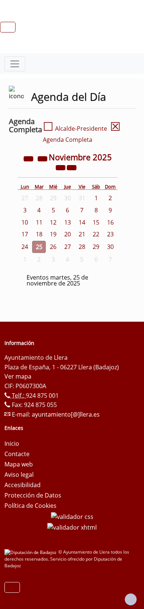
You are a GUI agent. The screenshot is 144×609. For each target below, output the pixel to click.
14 (82, 222)
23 (110, 234)
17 (24, 234)
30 (110, 247)
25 (39, 247)
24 (24, 247)
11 (39, 222)
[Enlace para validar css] (72, 516)
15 (96, 222)
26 (53, 247)
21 (82, 234)
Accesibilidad (22, 485)
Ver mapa (17, 376)
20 (67, 234)
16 (110, 222)
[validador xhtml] (72, 527)
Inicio (11, 443)
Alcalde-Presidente (75, 128)
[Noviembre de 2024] (29, 158)
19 (53, 234)
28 (82, 247)
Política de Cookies (30, 506)
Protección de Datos (32, 495)
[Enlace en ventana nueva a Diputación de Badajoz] (31, 552)
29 (96, 247)
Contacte (17, 454)
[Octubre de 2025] (43, 158)
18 (39, 234)
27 (67, 247)
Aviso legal (19, 475)
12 (53, 222)
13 (67, 222)
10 (24, 222)
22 (96, 234)
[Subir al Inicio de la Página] (131, 599)
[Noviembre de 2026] (61, 167)
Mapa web (18, 464)
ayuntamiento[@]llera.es (66, 414)
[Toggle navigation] (14, 64)
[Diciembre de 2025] (71, 167)
